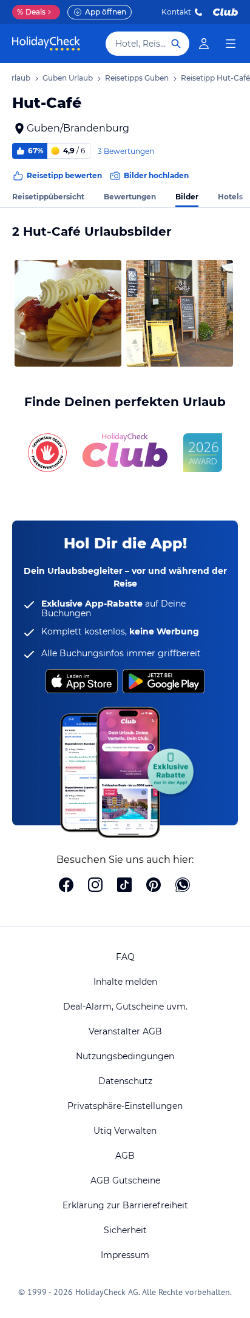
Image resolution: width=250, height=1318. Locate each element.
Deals (31, 11)
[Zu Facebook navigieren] (66, 886)
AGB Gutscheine (125, 1180)
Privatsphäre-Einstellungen (125, 1105)
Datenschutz (125, 1081)
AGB (125, 1155)
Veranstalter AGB (125, 1031)
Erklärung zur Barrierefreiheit (125, 1205)
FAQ (125, 956)
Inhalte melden (125, 981)
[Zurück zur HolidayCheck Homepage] (46, 43)
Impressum (125, 1255)
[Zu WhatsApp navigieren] (182, 886)
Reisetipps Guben (137, 77)
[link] (204, 44)
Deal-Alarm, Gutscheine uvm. (125, 1006)
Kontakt (176, 11)
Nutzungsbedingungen (125, 1056)
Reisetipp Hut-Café (215, 77)
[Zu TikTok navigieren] (124, 886)
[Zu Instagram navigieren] (95, 886)
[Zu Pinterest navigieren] (153, 886)
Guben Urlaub (67, 77)
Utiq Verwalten (125, 1130)
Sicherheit (125, 1230)
